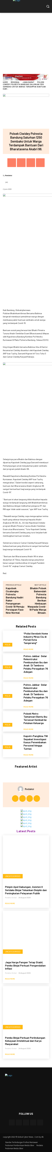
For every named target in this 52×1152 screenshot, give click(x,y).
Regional (15, 82)
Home (5, 82)
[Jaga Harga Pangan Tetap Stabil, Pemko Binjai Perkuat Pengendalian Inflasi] (26, 934)
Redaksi (8, 175)
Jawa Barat (28, 82)
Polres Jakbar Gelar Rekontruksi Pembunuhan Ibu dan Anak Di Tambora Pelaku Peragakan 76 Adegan (36, 663)
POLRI (7, 644)
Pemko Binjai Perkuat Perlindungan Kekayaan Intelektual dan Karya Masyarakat (25, 1041)
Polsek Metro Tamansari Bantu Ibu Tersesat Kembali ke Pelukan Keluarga (35, 718)
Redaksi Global (11, 897)
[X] (21, 162)
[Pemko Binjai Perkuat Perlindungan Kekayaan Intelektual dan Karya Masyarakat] (26, 1009)
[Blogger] (12, 1122)
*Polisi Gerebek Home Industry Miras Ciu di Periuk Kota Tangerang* (36, 638)
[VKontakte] (40, 1122)
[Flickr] (26, 1122)
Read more (29, 649)
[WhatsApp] (40, 162)
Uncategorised (12, 876)
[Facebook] (11, 162)
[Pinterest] (30, 162)
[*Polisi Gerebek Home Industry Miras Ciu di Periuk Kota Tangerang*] (12, 640)
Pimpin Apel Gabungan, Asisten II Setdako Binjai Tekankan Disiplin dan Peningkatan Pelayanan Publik (26, 890)
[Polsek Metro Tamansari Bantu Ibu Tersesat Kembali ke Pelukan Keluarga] (12, 720)
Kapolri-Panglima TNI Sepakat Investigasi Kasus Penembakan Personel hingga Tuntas (36, 742)
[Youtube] (37, 798)
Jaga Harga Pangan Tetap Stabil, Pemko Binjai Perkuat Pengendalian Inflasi (25, 965)
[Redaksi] (21, 789)
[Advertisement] (26, 40)
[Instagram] (22, 798)
